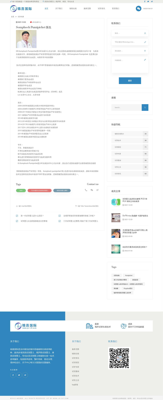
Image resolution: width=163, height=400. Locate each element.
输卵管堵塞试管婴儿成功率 (122, 293)
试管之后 (75, 380)
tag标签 (75, 385)
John (21, 190)
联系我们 (115, 8)
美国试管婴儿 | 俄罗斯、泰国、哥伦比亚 (59, 2)
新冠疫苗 (135, 280)
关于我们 (58, 8)
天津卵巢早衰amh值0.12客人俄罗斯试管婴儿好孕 (135, 231)
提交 (130, 81)
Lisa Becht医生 (26, 206)
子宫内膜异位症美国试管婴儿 (39, 190)
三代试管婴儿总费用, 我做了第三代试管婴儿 (80, 221)
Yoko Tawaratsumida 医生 (90, 206)
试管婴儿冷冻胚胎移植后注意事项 (34, 221)
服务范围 (87, 8)
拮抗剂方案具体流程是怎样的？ (135, 247)
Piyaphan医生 (128, 288)
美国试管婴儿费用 (62, 190)
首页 (46, 8)
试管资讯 (101, 8)
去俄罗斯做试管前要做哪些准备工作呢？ (79, 216)
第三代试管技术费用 (120, 280)
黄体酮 (116, 288)
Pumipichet (128, 275)
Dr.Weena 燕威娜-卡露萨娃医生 (135, 216)
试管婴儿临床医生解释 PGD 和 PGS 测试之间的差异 (135, 200)
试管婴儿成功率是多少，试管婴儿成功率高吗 (128, 284)
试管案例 (75, 371)
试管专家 (75, 367)
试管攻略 (117, 275)
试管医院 (75, 362)
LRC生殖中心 (36, 22)
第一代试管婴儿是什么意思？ (32, 216)
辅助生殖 (73, 8)
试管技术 (75, 376)
